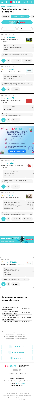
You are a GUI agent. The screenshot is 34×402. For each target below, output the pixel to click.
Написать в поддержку (17, 385)
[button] (25, 28)
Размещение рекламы (17, 376)
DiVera (10, 195)
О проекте (11, 373)
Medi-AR (10, 98)
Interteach (11, 37)
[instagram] (14, 370)
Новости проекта (21, 373)
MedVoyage (12, 262)
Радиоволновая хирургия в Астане (15, 336)
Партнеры (12, 383)
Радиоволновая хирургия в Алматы (15, 334)
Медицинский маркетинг (17, 378)
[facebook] (17, 370)
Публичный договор (24, 380)
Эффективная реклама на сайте (10, 155)
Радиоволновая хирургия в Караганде (16, 338)
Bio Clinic (11, 69)
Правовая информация (10, 380)
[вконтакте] (20, 370)
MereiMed (11, 163)
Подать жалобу (20, 383)
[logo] (15, 2)
